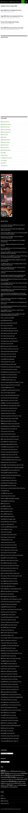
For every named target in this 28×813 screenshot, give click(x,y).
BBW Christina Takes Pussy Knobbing (9, 632)
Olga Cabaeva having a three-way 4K (9, 333)
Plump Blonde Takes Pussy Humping (9, 699)
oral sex (5, 785)
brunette (22, 775)
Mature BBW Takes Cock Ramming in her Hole (11, 588)
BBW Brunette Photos (6, 132)
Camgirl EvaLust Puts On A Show (8, 413)
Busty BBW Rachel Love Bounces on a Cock (10, 372)
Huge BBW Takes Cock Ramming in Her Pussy (11, 694)
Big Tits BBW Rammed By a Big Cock (9, 663)
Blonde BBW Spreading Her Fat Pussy (9, 581)
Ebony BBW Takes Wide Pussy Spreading (10, 738)
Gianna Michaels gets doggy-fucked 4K (9, 351)
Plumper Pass (15, 785)
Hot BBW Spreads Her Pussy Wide (8, 661)
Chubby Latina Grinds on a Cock (8, 542)
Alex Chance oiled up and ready (8, 336)
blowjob (18, 775)
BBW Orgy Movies (5, 147)
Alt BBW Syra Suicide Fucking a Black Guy (10, 403)
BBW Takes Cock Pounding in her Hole (9, 650)
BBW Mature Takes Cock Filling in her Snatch (11, 658)
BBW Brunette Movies (6, 129)
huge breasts (22, 781)
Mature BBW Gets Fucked (6, 529)
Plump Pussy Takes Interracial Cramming (10, 622)
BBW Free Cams (4, 134)
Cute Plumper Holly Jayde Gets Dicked (9, 397)
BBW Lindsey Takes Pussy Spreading (9, 692)
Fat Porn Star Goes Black (6, 532)
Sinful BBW (3, 163)
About (2, 795)
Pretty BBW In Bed (5, 490)
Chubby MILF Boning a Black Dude (8, 364)
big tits (7, 775)
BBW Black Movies (5, 121)
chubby (13, 777)
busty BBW (7, 777)
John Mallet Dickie (10, 11)
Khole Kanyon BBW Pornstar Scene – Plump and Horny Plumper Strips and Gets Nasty (13, 268)
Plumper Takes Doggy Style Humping (10, 22)
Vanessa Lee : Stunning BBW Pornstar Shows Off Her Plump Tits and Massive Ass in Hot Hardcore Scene (14, 256)
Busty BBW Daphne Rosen (6, 320)
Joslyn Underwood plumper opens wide (9, 348)
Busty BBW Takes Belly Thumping (8, 648)
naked (2, 785)
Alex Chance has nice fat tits (7, 343)
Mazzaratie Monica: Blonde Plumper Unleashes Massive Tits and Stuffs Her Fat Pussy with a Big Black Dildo (13, 276)
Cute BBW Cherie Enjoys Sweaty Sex (9, 377)
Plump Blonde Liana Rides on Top (8, 570)
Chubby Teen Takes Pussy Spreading (9, 604)
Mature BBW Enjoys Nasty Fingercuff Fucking (11, 676)
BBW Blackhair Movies (6, 124)
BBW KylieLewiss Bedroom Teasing (8, 421)
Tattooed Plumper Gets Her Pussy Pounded (10, 385)
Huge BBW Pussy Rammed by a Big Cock (10, 645)
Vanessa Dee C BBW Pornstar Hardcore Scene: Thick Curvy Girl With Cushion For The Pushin (14, 252)
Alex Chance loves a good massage (8, 356)
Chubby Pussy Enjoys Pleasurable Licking (10, 735)
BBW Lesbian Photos (5, 142)
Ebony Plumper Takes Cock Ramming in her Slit (11, 575)
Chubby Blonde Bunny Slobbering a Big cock (10, 725)
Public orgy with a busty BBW (7, 317)
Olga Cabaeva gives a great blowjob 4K (9, 341)
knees (21, 783)
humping (6, 783)
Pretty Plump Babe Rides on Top (8, 586)
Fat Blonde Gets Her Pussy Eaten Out (9, 428)
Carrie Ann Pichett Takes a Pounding (9, 369)
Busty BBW (3, 152)
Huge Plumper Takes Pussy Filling (8, 668)
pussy (25, 785)
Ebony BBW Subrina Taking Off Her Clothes (10, 405)
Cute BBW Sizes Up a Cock (6, 493)
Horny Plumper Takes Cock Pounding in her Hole (11, 637)
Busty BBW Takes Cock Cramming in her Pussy (11, 681)
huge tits (3, 783)
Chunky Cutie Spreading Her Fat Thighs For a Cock (12, 382)
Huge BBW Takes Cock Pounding (8, 614)
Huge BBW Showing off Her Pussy (8, 606)
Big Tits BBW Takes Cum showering (8, 521)
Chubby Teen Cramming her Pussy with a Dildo (11, 609)
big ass (19, 773)
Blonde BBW (13, 775)
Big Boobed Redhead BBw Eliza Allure (9, 444)
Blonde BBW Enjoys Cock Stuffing (8, 712)
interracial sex (11, 783)
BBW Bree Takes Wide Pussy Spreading (9, 591)
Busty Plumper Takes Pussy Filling (8, 619)
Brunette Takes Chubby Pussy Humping (9, 720)
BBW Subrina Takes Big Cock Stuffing (9, 671)
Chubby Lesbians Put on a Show (8, 361)
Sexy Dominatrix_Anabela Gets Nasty (9, 408)
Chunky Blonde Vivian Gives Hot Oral (9, 449)
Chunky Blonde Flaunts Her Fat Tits (9, 534)
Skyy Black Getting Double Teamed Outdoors (11, 475)
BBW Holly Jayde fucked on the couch (9, 346)
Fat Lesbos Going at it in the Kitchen (9, 480)
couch (12, 779)
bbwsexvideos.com (14, 773)
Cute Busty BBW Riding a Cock (7, 387)
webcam (15, 787)
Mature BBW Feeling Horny (7, 514)
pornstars (20, 785)
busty (2, 777)
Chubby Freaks (18, 777)
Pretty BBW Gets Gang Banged (7, 359)
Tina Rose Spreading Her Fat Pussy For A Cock (11, 415)
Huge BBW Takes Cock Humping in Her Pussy (12, 16)
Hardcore (12, 781)
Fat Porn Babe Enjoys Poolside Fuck (9, 547)
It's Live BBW (4, 160)
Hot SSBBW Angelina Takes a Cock (8, 379)
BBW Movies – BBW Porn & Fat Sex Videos (11, 2)
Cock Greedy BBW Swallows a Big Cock (9, 741)
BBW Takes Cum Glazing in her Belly (9, 723)
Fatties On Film (4, 155)
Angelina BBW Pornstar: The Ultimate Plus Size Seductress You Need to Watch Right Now (14, 290)
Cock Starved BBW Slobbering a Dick (9, 526)
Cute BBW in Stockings (6, 506)
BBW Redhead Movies (6, 150)
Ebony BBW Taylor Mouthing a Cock (9, 441)
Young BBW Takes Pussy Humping (8, 715)
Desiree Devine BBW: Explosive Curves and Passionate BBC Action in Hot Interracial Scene (14, 233)
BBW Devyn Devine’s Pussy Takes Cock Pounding (11, 555)
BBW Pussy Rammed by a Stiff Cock (9, 640)
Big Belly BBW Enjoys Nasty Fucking (9, 625)
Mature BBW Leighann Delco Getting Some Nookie (12, 467)
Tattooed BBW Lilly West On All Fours (9, 472)
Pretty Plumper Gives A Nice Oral (8, 410)
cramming (15, 779)
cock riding (8, 779)
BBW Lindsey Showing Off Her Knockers (10, 439)
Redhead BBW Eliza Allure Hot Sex (8, 485)
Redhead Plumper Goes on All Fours (9, 462)
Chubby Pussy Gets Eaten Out (7, 524)
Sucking (11, 787)
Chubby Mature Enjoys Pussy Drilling (9, 679)
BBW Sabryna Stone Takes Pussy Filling (9, 560)
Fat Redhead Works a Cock (7, 539)
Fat (26, 779)
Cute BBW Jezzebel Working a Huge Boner (10, 457)
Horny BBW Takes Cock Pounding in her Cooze (11, 599)
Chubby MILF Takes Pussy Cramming (9, 643)
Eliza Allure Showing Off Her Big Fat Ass (10, 452)
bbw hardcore (23, 771)
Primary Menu (26, 1)
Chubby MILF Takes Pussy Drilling (8, 655)
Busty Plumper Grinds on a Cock (8, 537)
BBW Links (3, 798)
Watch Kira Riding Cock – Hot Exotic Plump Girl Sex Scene (14, 286)
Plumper (10, 785)
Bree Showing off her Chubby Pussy (9, 612)
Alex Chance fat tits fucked (7, 325)
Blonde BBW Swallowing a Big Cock (9, 596)
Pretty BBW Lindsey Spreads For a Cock (9, 446)
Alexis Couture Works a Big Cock (8, 392)
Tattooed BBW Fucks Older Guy (8, 501)
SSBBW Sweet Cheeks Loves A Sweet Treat (10, 423)
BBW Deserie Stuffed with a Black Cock (9, 568)
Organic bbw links (5, 803)
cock (22, 777)
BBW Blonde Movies (5, 127)
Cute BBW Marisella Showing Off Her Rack (10, 390)
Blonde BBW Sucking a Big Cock (8, 733)
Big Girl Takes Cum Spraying (7, 730)
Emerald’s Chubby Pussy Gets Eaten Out (10, 689)
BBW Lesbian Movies (5, 139)
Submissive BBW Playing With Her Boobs (10, 498)
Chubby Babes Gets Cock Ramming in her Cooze (11, 653)
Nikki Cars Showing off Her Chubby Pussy (10, 573)
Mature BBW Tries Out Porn (7, 508)
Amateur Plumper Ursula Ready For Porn (10, 436)
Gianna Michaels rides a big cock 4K (9, 338)
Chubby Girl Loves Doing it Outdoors (9, 374)
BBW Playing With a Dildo (6, 511)
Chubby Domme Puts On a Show (8, 495)
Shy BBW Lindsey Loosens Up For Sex (9, 454)
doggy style (22, 779)
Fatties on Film (4, 781)
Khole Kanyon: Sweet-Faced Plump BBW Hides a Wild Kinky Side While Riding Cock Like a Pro (13, 314)
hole (17, 781)
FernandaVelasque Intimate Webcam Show (10, 426)
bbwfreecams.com (16, 771)
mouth (24, 783)
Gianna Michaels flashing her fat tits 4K (9, 330)
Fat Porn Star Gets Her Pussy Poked (9, 545)
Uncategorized (4, 165)
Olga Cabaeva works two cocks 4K (8, 354)
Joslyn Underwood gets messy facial (9, 328)
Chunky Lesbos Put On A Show (7, 431)
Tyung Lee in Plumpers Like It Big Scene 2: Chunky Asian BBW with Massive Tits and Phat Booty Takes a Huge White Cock (14, 295)
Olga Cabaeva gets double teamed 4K (9, 323)
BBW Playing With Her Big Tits (7, 516)
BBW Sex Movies (4, 801)
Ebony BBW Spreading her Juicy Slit (9, 563)
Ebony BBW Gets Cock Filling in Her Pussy (11, 10)
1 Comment (17, 17)
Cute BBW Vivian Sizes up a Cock (8, 477)
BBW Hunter (3, 137)
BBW (3, 771)
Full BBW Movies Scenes (6, 157)
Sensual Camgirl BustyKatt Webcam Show (10, 395)
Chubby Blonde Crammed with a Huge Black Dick (12, 697)
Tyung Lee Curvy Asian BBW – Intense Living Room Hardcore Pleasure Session (12, 237)
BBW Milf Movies (5, 145)
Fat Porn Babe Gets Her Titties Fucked (9, 550)
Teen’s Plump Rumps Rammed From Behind (10, 601)
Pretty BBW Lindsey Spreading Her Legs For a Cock (12, 465)
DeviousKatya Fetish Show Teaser (8, 434)
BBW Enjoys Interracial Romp (7, 728)
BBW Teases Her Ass (5, 503)
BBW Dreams (8, 771)
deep (18, 779)
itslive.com (17, 783)
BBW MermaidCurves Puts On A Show (9, 400)
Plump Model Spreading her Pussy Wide (10, 617)
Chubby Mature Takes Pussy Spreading (9, 684)
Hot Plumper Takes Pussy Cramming (9, 578)
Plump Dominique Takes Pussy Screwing (10, 686)
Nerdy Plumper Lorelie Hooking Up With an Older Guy (13, 488)
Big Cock (3, 775)
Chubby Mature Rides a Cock (7, 635)
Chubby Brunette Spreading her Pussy (9, 717)
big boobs (24, 773)
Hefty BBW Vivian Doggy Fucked (8, 519)
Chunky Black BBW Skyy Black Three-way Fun (11, 459)
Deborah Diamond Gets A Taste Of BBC (9, 418)
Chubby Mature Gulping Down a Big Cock (10, 666)
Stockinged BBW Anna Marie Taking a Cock (10, 470)
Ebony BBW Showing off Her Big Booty (9, 583)
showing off (4, 787)
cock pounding (3, 779)
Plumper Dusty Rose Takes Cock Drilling (10, 565)
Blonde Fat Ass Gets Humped (7, 594)
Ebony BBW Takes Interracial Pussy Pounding (12, 27)
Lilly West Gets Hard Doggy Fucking (9, 483)
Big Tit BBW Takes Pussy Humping (8, 627)
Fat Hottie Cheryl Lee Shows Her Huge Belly (10, 366)
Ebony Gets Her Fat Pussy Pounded (8, 552)
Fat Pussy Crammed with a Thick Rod (9, 674)
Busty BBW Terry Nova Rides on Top (9, 557)
